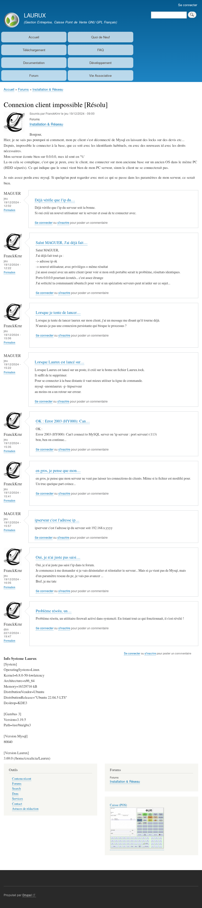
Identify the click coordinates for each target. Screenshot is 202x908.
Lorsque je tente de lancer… (58, 312)
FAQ (100, 50)
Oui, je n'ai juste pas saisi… (58, 557)
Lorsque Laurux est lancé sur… (59, 362)
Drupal (27, 895)
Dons (15, 794)
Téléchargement (34, 50)
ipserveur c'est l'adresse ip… (57, 520)
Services (17, 798)
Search (16, 788)
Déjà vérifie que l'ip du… (55, 200)
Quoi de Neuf (100, 37)
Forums (23, 89)
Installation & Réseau (48, 89)
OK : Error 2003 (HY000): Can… (63, 421)
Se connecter (187, 4)
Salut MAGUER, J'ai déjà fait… (61, 242)
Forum (33, 75)
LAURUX (35, 15)
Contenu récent (21, 779)
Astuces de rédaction (25, 809)
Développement (100, 62)
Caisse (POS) (118, 805)
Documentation (34, 62)
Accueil (34, 37)
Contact (17, 804)
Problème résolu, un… (53, 611)
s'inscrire (63, 222)
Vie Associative (100, 75)
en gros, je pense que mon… (58, 470)
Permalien (9, 210)
